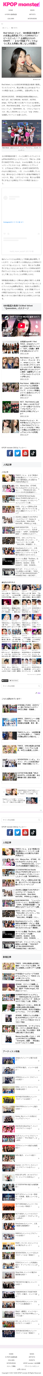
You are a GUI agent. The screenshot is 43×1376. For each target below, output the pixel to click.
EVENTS (32, 1360)
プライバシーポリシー (32, 1366)
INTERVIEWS (11, 1363)
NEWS (6, 680)
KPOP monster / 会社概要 (31, 1363)
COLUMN (11, 1360)
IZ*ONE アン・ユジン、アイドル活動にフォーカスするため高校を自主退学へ (36, 626)
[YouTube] (25, 453)
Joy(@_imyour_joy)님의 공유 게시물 (22, 251)
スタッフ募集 (11, 1366)
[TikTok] (33, 453)
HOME (11, 1354)
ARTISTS (32, 1357)
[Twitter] (17, 453)
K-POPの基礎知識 (11, 1357)
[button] (39, 686)
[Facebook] (10, 453)
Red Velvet (14, 680)
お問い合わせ (21, 1369)
